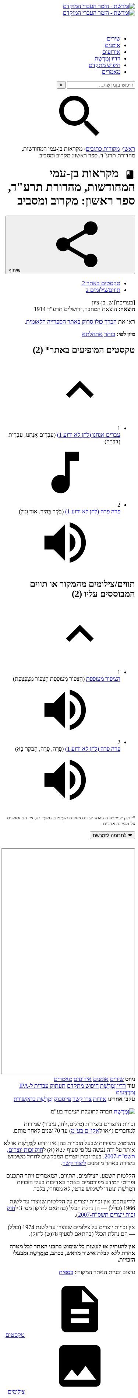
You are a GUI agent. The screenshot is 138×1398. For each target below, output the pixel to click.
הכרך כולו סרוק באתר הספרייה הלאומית (71, 321)
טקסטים (15, 1335)
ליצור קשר (74, 1163)
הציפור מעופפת (103, 679)
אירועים (111, 52)
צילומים (16, 1391)
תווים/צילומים (103, 290)
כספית (66, 1272)
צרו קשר (82, 1099)
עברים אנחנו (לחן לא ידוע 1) (88, 435)
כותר (109, 334)
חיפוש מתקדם (104, 65)
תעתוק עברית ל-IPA (42, 1086)
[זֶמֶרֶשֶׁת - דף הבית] (124, 1111)
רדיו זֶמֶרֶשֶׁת (107, 58)
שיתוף (15, 270)
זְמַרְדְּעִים (125, 1092)
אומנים (112, 45)
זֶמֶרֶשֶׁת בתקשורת (33, 1099)
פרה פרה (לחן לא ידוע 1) (92, 511)
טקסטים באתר (101, 283)
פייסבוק (62, 1099)
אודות (99, 1099)
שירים (113, 38)
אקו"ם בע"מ (85, 1130)
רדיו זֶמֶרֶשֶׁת (113, 1086)
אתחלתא (92, 334)
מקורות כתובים (103, 149)
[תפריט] (128, 22)
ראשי (129, 149)
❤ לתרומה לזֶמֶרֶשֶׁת (112, 835)
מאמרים (111, 72)
